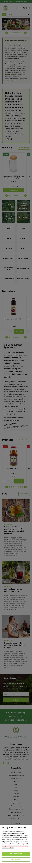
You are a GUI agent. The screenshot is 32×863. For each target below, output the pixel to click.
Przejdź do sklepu (16, 854)
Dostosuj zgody (16, 859)
